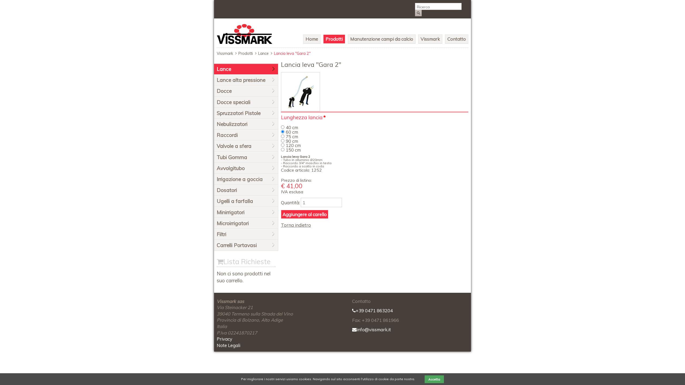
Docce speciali (233, 102)
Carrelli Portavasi (237, 245)
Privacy (224, 339)
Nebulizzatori (232, 124)
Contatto (456, 39)
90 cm (292, 141)
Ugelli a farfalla (235, 201)
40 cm (292, 127)
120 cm (293, 145)
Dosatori (227, 190)
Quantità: (290, 202)
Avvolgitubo (231, 168)
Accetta (434, 379)
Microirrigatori (233, 223)
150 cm (293, 150)
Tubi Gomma (232, 157)
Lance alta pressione (241, 80)
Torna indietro (296, 225)
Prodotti (334, 39)
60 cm (292, 132)
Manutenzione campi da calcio (381, 39)
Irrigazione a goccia (240, 179)
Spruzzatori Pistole (239, 113)
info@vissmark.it (374, 329)
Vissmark (430, 39)
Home (312, 39)
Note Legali (228, 345)
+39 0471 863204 (374, 310)
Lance (263, 53)
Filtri (221, 234)
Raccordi (227, 135)
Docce (224, 91)
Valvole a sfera (234, 146)
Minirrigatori (231, 212)
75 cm (292, 136)
